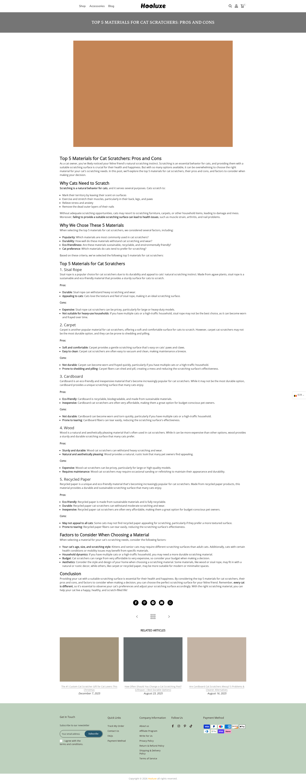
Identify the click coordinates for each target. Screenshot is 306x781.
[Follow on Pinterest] (184, 726)
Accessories (97, 6)
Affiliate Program (148, 730)
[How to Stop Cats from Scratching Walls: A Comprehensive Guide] (169, 616)
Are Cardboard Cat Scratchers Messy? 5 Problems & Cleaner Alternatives (216, 688)
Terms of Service (148, 758)
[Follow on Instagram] (178, 726)
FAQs (110, 735)
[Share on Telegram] (153, 602)
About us (144, 725)
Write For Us (146, 735)
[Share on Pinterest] (144, 602)
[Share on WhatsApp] (170, 602)
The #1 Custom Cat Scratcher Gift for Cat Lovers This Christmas (89, 688)
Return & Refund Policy (151, 745)
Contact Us (113, 730)
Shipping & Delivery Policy (149, 752)
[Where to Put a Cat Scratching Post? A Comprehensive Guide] (137, 616)
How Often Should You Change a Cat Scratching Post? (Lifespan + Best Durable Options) (153, 688)
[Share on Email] (161, 602)
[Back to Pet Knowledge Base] (153, 616)
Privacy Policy (146, 740)
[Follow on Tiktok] (190, 726)
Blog (111, 6)
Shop (82, 6)
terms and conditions (71, 744)
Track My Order (116, 725)
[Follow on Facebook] (172, 726)
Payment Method (117, 740)
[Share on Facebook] (135, 602)
